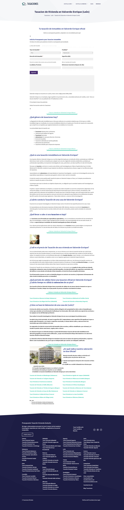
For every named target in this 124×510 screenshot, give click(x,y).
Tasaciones (47, 15)
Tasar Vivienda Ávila (27, 465)
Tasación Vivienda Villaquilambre (72, 453)
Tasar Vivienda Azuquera (69, 474)
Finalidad (65, 50)
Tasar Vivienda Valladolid (49, 440)
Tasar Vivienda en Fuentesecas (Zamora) (41, 381)
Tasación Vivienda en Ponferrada (72, 455)
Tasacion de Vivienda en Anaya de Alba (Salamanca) (44, 391)
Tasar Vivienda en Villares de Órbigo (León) (41, 397)
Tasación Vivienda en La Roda (50, 487)
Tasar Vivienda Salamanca (29, 451)
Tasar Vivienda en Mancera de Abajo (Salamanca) (43, 298)
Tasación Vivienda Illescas (70, 467)
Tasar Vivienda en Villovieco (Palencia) (73, 397)
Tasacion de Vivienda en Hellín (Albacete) (41, 385)
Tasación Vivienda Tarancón (91, 456)
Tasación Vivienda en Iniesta (91, 455)
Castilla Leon (68, 3)
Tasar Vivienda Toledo (69, 462)
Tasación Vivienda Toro (28, 444)
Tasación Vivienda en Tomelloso (92, 469)
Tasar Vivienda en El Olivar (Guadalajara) (74, 385)
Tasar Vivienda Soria (89, 440)
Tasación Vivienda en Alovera (71, 478)
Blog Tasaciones (88, 488)
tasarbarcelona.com (89, 480)
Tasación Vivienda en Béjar (29, 453)
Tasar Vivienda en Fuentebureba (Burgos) (74, 381)
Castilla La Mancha (81, 3)
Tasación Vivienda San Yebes (71, 480)
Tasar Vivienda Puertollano (91, 467)
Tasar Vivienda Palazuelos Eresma (72, 442)
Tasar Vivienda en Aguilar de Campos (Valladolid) (76, 375)
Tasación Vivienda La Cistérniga (30, 446)
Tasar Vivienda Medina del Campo (51, 446)
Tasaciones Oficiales (28, 500)
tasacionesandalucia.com (90, 481)
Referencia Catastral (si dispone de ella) (73, 65)
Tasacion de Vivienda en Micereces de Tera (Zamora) (77, 388)
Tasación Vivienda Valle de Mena (51, 478)
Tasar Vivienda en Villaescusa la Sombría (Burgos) (76, 378)
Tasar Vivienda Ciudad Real (91, 465)
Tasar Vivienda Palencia (48, 455)
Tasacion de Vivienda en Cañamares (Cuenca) (75, 391)
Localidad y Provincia (35, 65)
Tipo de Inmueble (35, 50)
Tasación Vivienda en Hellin (50, 485)
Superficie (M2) (66, 56)
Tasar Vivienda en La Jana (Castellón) (73, 394)
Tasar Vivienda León (68, 451)
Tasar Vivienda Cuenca (90, 453)
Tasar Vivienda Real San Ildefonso (72, 444)
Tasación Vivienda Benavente (30, 442)
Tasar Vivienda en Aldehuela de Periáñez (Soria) (76, 298)
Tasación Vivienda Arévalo (29, 467)
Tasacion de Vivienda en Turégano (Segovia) (42, 378)
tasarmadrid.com (88, 478)
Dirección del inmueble (36, 56)
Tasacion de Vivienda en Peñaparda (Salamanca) (42, 403)
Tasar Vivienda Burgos (48, 469)
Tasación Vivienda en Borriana (30, 480)
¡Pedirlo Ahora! (27, 434)
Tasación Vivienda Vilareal (29, 478)
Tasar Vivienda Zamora (28, 440)
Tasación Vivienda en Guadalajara (72, 476)
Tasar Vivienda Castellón (29, 476)
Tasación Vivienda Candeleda (30, 469)
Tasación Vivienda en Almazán (92, 446)
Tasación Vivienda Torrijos (70, 469)
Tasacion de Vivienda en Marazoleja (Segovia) (75, 301)
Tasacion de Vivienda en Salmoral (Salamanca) (42, 402)
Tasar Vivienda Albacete (49, 483)
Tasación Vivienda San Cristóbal (71, 446)
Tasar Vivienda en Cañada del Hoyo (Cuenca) (42, 394)
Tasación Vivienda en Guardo (50, 460)
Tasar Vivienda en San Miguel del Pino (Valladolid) (43, 301)
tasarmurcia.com (88, 485)
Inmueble (98, 3)
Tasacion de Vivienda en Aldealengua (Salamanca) (43, 375)
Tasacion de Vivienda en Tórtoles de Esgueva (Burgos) (45, 388)
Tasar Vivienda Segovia (69, 440)
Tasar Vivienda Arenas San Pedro (31, 471)
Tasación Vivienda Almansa (49, 489)
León (52, 15)
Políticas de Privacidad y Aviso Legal (91, 500)
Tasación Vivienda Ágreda (91, 447)
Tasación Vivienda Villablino (70, 456)
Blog (92, 3)
